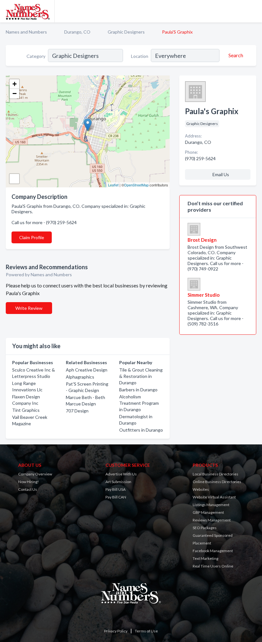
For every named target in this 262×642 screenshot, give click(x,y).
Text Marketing (205, 558)
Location (139, 56)
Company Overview (35, 474)
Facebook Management (213, 550)
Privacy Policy (115, 631)
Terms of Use (146, 631)
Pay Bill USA (115, 489)
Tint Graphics (26, 410)
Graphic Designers (126, 32)
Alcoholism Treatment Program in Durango (139, 403)
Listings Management (211, 504)
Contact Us (27, 489)
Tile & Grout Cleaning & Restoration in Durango (141, 376)
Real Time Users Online (213, 566)
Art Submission (118, 481)
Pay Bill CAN (115, 497)
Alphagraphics (80, 377)
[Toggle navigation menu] (253, 11)
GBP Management (208, 512)
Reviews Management (212, 520)
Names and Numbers (26, 32)
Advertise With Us (121, 474)
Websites (201, 489)
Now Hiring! (28, 481)
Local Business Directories (215, 474)
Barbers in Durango (138, 389)
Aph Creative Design (86, 369)
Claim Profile (31, 237)
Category (36, 56)
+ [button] (14, 84)
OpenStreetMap (136, 184)
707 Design (77, 410)
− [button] (14, 94)
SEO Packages (205, 527)
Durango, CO (77, 32)
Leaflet (113, 184)
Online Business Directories (217, 481)
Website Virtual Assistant (214, 497)
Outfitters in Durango (141, 430)
